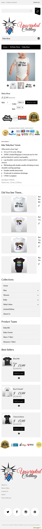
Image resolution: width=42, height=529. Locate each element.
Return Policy (5, 488)
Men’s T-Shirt (8, 337)
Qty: (3, 102)
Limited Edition (8, 309)
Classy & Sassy (18, 417)
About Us (6, 314)
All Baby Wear (15, 47)
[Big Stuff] (19, 265)
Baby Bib (6, 328)
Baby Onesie (8, 332)
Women (6, 295)
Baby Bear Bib (40, 199)
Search (3, 494)
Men (5, 290)
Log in (3, 2)
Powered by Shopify (34, 525)
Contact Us (4, 491)
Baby (5, 300)
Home (5, 47)
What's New (7, 304)
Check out (36, 2)
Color (14, 104)
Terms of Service (6, 498)
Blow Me (16, 359)
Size (13, 109)
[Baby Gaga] (19, 224)
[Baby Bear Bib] (19, 204)
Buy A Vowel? (18, 389)
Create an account (11, 2)
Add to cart (31, 102)
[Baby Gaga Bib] (19, 245)
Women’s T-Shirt (9, 342)
